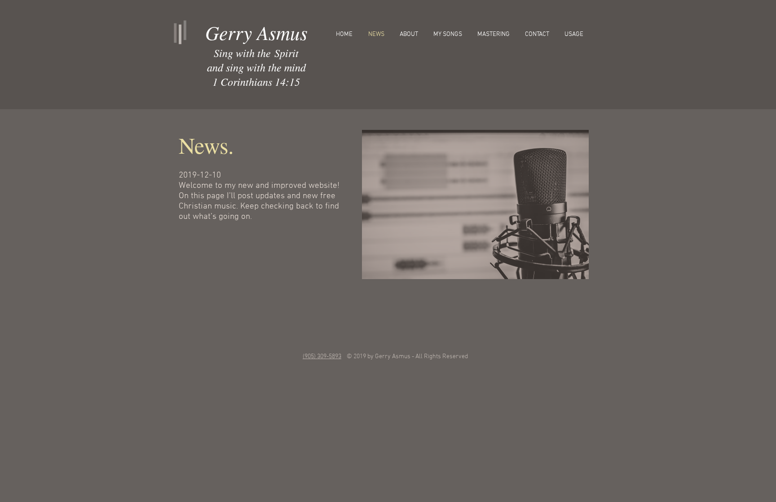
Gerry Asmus (256, 32)
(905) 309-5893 (322, 356)
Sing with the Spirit (256, 52)
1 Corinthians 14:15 (256, 81)
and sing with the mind (256, 67)
